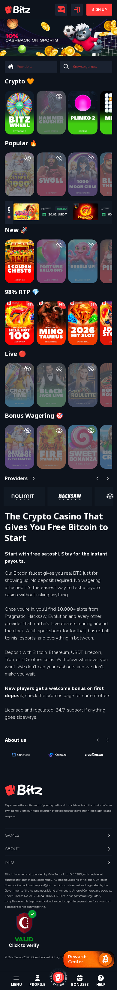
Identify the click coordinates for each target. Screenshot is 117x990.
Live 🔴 (15, 354)
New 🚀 (16, 230)
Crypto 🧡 (19, 81)
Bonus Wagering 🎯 (34, 416)
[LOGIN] (77, 10)
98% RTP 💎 (22, 292)
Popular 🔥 (21, 143)
